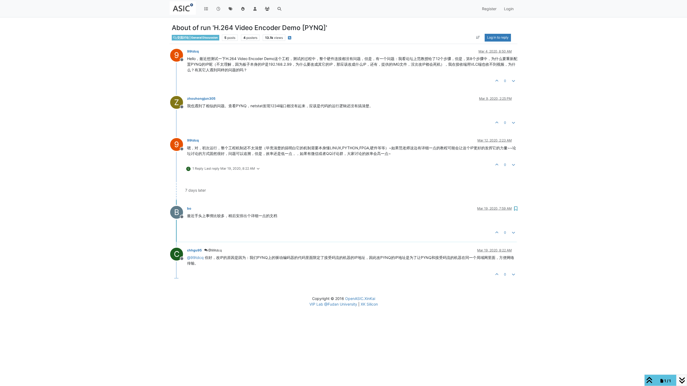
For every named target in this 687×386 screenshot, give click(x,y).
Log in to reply (498, 37)
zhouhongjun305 (201, 98)
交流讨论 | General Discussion (197, 37)
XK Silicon (369, 304)
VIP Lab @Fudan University (333, 304)
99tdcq (193, 51)
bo (189, 208)
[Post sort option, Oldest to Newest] (478, 37)
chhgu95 (194, 250)
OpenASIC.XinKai (360, 298)
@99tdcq (214, 250)
